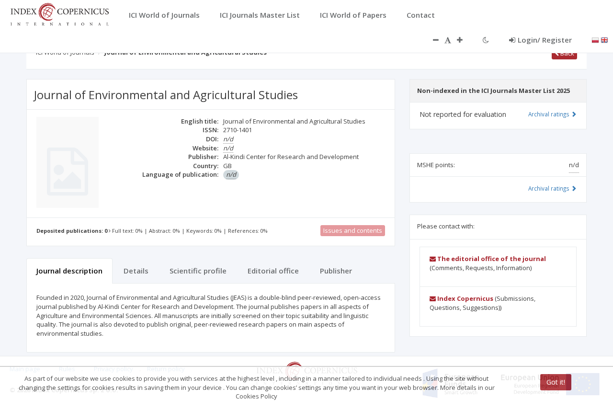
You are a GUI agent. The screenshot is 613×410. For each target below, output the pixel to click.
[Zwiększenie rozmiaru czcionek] (464, 39)
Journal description (69, 270)
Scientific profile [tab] (198, 270)
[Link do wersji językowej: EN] (604, 39)
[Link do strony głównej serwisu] (59, 13)
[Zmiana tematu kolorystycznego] (486, 39)
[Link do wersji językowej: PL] (595, 39)
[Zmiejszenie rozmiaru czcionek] (431, 39)
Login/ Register (545, 40)
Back (566, 53)
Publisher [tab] (336, 270)
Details (136, 270)
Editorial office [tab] (273, 270)
